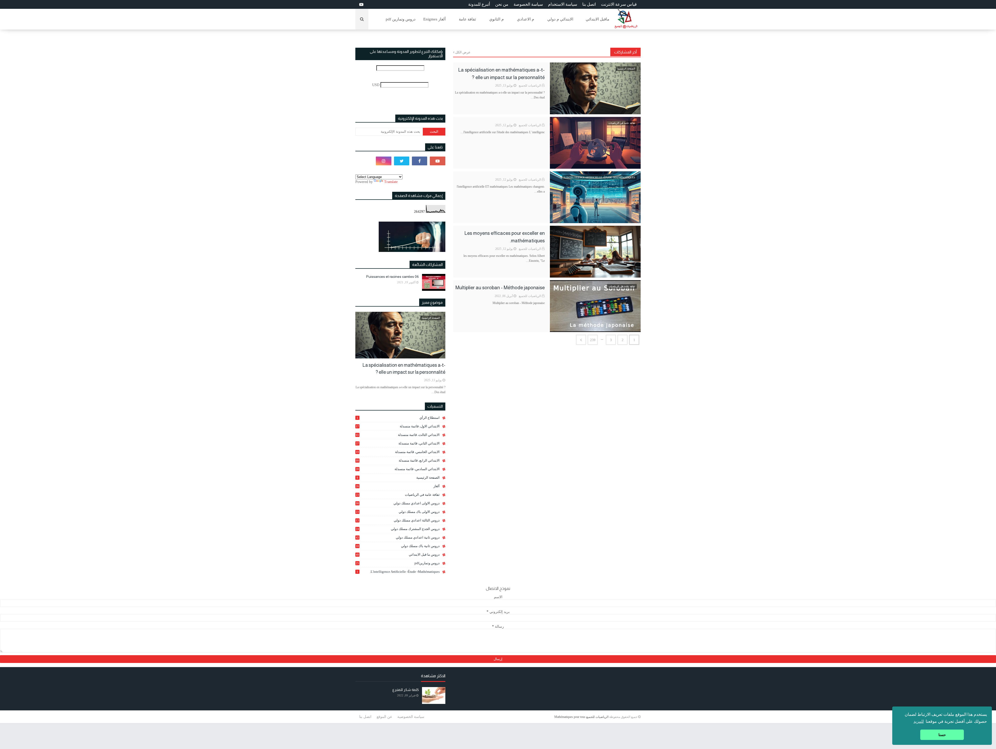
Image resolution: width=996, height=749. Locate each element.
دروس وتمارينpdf (398, 563)
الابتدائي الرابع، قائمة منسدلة (398, 460)
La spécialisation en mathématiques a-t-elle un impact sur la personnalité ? (501, 73)
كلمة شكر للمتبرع (405, 690)
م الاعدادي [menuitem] (525, 19)
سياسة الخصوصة (528, 4)
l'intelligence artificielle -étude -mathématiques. (398, 572)
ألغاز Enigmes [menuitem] (434, 19)
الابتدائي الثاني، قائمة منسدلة (398, 443)
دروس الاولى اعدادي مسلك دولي (398, 503)
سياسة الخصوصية (410, 717)
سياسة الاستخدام (562, 4)
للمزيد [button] (919, 721)
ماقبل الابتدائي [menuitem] (597, 19)
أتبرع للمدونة (479, 4)
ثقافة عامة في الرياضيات (398, 495)
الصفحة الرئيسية (398, 477)
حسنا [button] (942, 735)
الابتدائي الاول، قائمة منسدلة (398, 426)
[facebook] (419, 161)
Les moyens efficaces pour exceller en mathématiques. (505, 236)
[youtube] (360, 4)
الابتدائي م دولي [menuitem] (560, 19)
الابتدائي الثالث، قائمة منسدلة (398, 435)
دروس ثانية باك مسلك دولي (398, 546)
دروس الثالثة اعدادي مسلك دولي (398, 520)
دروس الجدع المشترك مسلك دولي (398, 529)
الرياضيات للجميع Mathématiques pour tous (581, 717)
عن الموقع (384, 717)
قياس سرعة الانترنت (619, 4)
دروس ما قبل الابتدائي (398, 554)
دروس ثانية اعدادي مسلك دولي (398, 537)
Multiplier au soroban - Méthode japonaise (500, 287)
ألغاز (398, 486)
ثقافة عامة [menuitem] (467, 19)
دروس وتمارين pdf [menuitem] (401, 19)
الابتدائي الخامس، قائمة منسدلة (398, 452)
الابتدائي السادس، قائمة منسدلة (398, 469)
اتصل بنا (589, 4)
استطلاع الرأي (398, 418)
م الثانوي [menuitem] (496, 19)
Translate (391, 182)
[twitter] (401, 161)
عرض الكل (463, 52)
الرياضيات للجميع (530, 85)
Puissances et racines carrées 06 (392, 276)
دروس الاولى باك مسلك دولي (398, 512)
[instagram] (383, 161)
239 (593, 340)
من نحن (501, 4)
